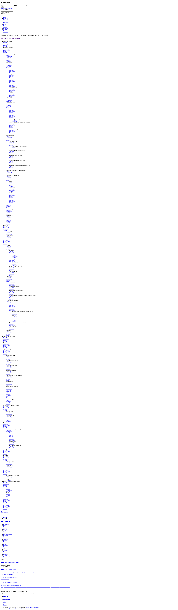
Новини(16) (14, 121)
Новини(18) (9, 61)
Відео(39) (8, 66)
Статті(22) (8, 301)
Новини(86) (12, 440)
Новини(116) (6, 484)
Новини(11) (11, 162)
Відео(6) (11, 126)
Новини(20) (12, 201)
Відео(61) (5, 426)
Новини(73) (14, 149)
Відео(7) (8, 212)
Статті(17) (11, 110)
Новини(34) (12, 444)
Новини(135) (9, 137)
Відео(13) (11, 145)
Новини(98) (9, 105)
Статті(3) (8, 361)
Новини (5, 596)
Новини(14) (12, 289)
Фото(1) (5, 46)
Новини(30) (9, 417)
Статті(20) (11, 156)
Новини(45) (12, 111)
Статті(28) (11, 89)
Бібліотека (6, 599)
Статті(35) (8, 366)
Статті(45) (5, 337)
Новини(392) (6, 506)
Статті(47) (5, 456)
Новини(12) (12, 261)
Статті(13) (11, 189)
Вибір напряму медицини (10, 38)
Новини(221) (9, 464)
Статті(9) (8, 216)
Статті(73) (5, 240)
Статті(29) (8, 416)
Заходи (5, 605)
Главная (5, 517)
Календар (4, 512)
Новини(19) (12, 152)
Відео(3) (11, 132)
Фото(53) (8, 207)
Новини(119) (12, 90)
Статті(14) (8, 376)
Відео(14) (8, 174)
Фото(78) (8, 107)
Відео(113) (5, 507)
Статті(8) (11, 194)
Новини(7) (11, 447)
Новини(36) (9, 477)
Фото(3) (8, 281)
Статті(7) (11, 182)
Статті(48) (5, 406)
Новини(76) (9, 206)
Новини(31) (12, 190)
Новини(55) (12, 297)
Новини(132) (6, 407)
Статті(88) (5, 424)
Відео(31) (5, 340)
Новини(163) (6, 451)
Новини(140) (9, 389)
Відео (5, 602)
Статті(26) (8, 371)
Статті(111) (8, 136)
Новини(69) (12, 95)
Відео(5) (5, 45)
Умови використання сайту (32, 607)
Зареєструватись (8, 8)
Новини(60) (12, 157)
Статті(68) (8, 277)
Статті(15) (11, 70)
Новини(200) (6, 500)
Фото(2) (8, 140)
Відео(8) (8, 222)
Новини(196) (12, 144)
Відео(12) (8, 179)
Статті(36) (11, 75)
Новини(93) (9, 217)
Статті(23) (11, 115)
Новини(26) (12, 310)
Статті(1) (14, 147)
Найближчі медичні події (10, 562)
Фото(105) (8, 101)
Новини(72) (12, 116)
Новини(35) (9, 495)
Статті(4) (11, 166)
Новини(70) (12, 125)
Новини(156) (12, 76)
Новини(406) (6, 227)
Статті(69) (8, 64)
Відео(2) (11, 72)
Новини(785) (6, 345)
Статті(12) (11, 251)
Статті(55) (5, 499)
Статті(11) (8, 55)
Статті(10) (14, 120)
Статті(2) (11, 161)
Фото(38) (8, 180)
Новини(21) (12, 131)
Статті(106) (6, 350)
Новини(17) (12, 329)
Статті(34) (5, 450)
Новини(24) (12, 274)
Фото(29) (8, 67)
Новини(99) (12, 81)
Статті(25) (11, 85)
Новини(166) (6, 339)
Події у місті (5, 521)
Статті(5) (8, 60)
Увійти (2, 8)
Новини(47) (9, 332)
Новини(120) (9, 56)
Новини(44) (12, 252)
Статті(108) (6, 344)
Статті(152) (6, 49)
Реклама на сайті (25, 608)
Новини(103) (9, 490)
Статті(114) (6, 505)
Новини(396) (6, 50)
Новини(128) (9, 100)
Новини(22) (12, 195)
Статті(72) (8, 104)
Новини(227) (6, 351)
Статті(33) (11, 80)
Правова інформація (5, 608)
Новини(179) (9, 211)
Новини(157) (6, 44)
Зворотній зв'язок (16, 608)
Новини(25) (12, 269)
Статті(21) (8, 210)
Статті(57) (8, 171)
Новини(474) (9, 431)
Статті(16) (5, 42)
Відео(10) (5, 346)
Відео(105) (5, 229)
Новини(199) (6, 241)
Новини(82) (9, 237)
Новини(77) (9, 357)
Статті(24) (11, 142)
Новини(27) (9, 234)
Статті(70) (5, 226)
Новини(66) (12, 71)
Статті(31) (8, 387)
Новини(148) (15, 256)
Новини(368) (9, 172)
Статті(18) (8, 220)
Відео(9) (5, 242)
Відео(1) (11, 82)
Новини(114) (9, 177)
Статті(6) (8, 99)
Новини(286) (6, 425)
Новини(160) (6, 457)
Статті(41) (8, 176)
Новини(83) (9, 367)
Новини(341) (9, 65)
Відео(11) (5, 51)
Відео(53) (8, 57)
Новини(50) (12, 184)
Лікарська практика (8, 569)
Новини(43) (9, 384)
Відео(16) (8, 106)
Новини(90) (9, 247)
